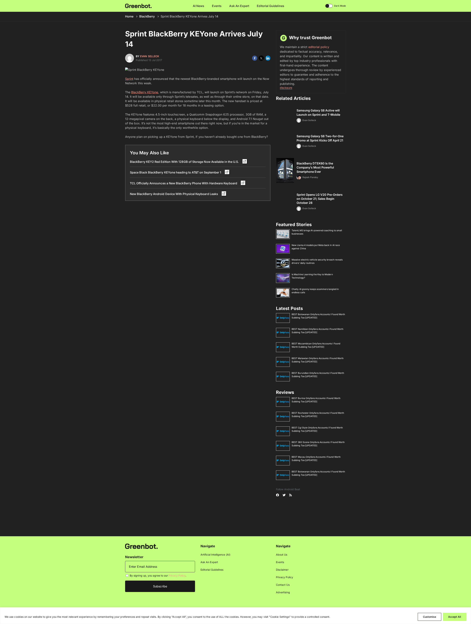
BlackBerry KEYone (144, 92)
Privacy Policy (177, 575)
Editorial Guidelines (270, 6)
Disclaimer (282, 569)
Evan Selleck (149, 56)
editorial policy (318, 47)
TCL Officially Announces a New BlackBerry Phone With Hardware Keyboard (184, 183)
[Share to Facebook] (254, 58)
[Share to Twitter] (261, 58)
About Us (281, 554)
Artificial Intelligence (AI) (215, 554)
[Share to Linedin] (267, 58)
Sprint (129, 79)
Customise (429, 616)
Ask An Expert (239, 6)
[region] (235, 615)
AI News (198, 6)
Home (129, 16)
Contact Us (283, 584)
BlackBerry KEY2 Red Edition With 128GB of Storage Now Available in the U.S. (185, 162)
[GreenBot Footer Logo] (141, 545)
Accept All (454, 616)
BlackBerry (147, 16)
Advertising (283, 592)
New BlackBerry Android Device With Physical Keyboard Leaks (174, 194)
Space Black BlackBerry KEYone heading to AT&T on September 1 (176, 172)
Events (217, 6)
